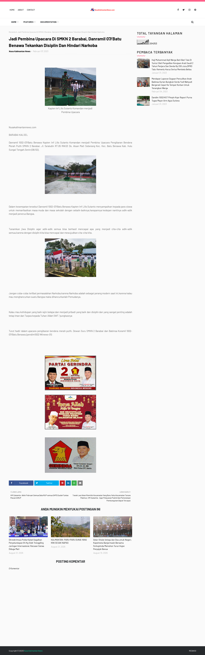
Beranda (12, 32)
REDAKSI (192, 651)
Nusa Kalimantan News (19, 51)
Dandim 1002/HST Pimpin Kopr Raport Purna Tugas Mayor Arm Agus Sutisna (172, 99)
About (21, 10)
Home (12, 10)
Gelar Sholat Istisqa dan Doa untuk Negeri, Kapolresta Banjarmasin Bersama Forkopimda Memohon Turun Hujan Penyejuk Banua (112, 544)
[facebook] (178, 10)
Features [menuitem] (28, 22)
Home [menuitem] (13, 22)
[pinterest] (194, 10)
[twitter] (183, 10)
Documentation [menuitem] (48, 22)
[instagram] (189, 10)
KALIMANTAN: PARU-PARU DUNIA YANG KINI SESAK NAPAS (69, 541)
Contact (31, 10)
